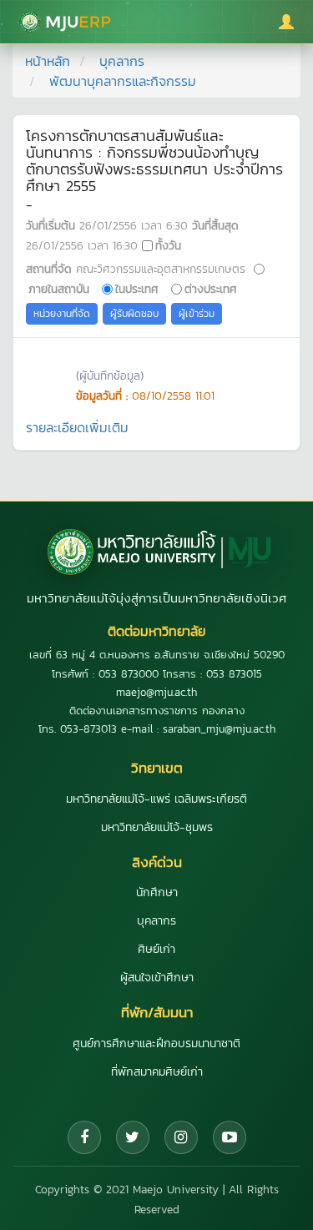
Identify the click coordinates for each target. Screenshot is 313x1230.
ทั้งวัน (168, 245)
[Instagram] (181, 1137)
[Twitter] (132, 1137)
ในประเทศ (137, 288)
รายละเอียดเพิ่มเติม (77, 427)
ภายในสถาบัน (58, 288)
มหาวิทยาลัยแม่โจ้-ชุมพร (157, 827)
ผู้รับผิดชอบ (134, 313)
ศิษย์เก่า (156, 949)
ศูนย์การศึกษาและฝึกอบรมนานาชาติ (156, 1043)
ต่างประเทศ (210, 288)
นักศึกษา (157, 892)
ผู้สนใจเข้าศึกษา (157, 977)
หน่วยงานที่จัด (61, 313)
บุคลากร (121, 61)
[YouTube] (229, 1137)
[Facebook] (84, 1137)
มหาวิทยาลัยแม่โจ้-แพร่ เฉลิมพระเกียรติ (156, 799)
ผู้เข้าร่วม (197, 313)
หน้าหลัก (47, 61)
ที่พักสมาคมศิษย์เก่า (157, 1072)
